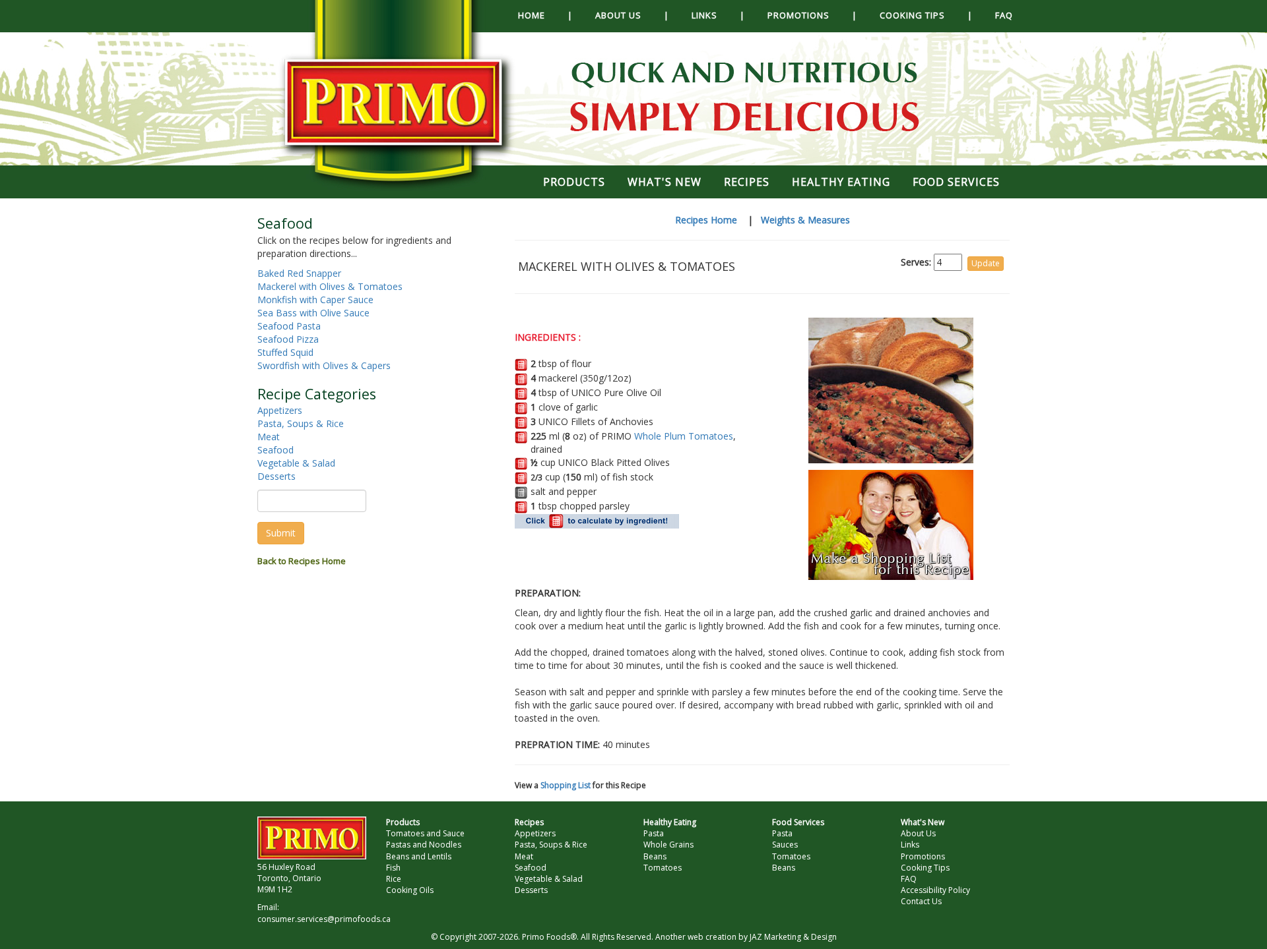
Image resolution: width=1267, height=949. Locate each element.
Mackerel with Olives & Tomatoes (330, 286)
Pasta (653, 833)
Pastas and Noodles (423, 844)
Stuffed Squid (285, 352)
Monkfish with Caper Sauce (315, 299)
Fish (393, 867)
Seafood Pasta (289, 326)
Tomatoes (662, 867)
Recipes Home (706, 220)
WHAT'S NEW (664, 182)
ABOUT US (618, 15)
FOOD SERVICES (956, 182)
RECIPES (746, 182)
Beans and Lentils (418, 856)
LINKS (704, 15)
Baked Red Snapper (299, 273)
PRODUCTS (574, 182)
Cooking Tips (925, 867)
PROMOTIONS (798, 15)
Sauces (785, 844)
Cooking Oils (410, 890)
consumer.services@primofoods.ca (324, 919)
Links (910, 844)
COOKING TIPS (912, 15)
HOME (531, 15)
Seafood (275, 450)
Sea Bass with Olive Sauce (313, 312)
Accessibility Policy (935, 890)
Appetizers (279, 410)
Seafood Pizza (288, 339)
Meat (268, 436)
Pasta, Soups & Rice (300, 423)
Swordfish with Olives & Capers (324, 365)
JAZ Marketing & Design (793, 936)
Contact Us (921, 901)
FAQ (1004, 15)
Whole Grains (668, 844)
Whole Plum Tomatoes (683, 436)
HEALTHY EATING (841, 182)
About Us (918, 833)
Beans (654, 856)
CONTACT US (574, 46)
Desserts (276, 476)
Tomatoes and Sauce (425, 833)
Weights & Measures (805, 220)
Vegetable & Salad (296, 463)
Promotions (923, 856)
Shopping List (565, 785)
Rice (393, 878)
